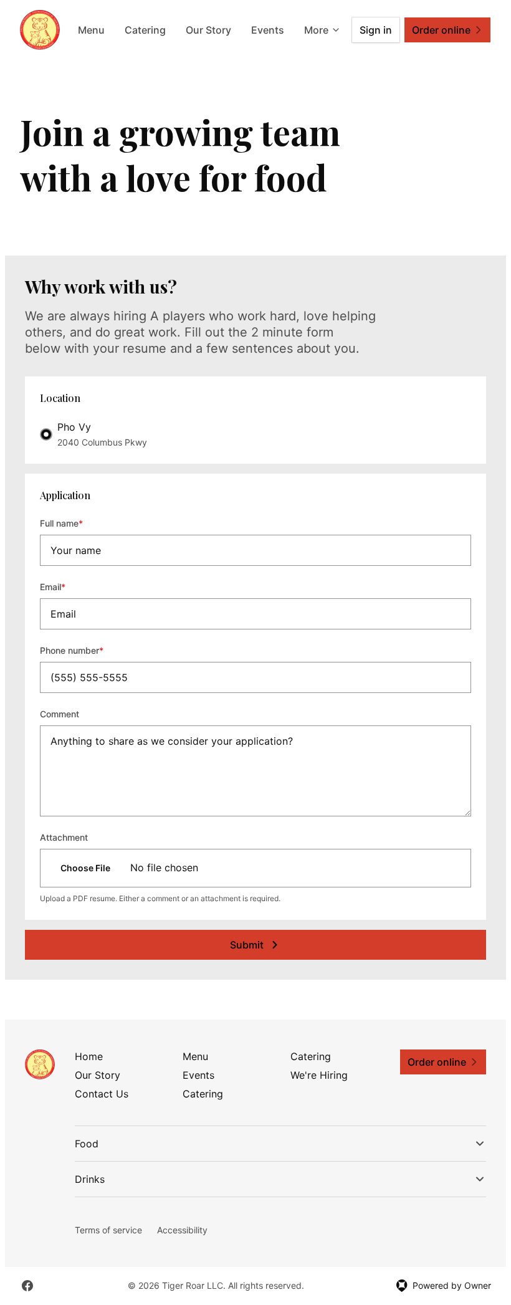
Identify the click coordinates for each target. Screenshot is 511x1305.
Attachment (64, 837)
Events (267, 30)
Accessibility (182, 1230)
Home (89, 1056)
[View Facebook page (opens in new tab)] (27, 1285)
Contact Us (101, 1094)
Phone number (88, 650)
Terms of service (108, 1230)
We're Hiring (319, 1075)
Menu (91, 30)
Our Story (208, 30)
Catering (145, 30)
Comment (59, 714)
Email (69, 586)
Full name (78, 522)
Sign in (376, 30)
